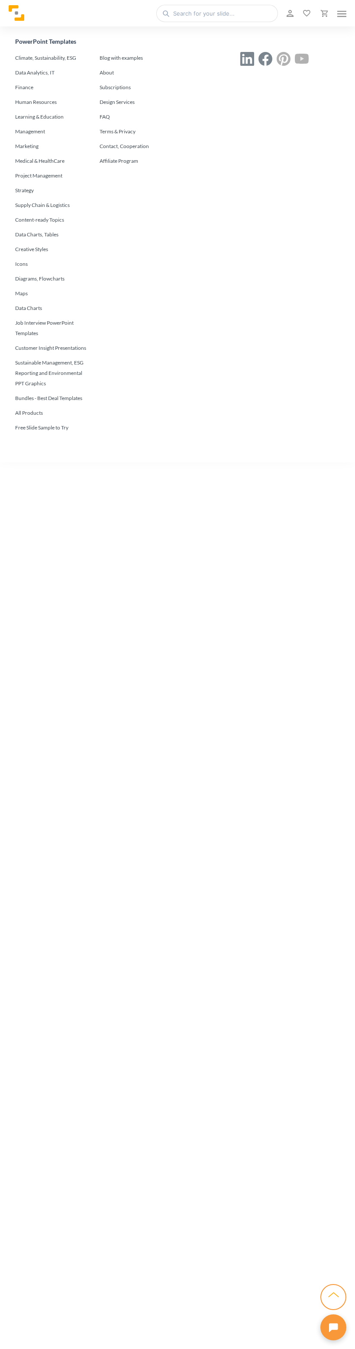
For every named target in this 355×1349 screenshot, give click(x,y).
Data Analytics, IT (35, 72)
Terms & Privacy (118, 131)
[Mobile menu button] (341, 13)
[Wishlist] (306, 13)
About (107, 72)
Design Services (117, 102)
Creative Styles (31, 249)
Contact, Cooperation (124, 146)
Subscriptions (115, 87)
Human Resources (36, 102)
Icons (21, 264)
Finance (24, 87)
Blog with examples (121, 58)
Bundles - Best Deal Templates (48, 398)
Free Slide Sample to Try (41, 427)
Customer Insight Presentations (50, 348)
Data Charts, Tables (36, 234)
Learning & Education (39, 116)
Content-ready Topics (39, 219)
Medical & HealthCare (40, 161)
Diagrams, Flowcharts (40, 278)
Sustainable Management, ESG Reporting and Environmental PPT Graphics (49, 373)
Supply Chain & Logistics (42, 205)
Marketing (27, 146)
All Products (29, 413)
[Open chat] (333, 1327)
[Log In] (289, 13)
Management (30, 131)
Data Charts (28, 308)
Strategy (24, 190)
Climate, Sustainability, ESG (45, 58)
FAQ (105, 116)
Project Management (38, 175)
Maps (21, 293)
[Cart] (323, 13)
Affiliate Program (119, 161)
